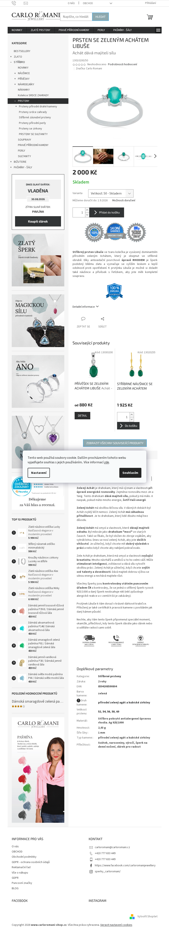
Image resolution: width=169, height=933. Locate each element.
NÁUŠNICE (24, 73)
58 (113, 712)
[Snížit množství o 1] (87, 214)
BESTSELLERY (22, 51)
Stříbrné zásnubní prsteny (35, 117)
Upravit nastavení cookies (116, 925)
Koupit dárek (38, 221)
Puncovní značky (22, 883)
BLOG (15, 888)
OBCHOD (88, 3)
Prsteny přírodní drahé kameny (38, 106)
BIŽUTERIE (20, 162)
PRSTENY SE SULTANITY (33, 134)
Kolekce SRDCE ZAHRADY (33, 95)
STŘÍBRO (19, 62)
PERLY (21, 151)
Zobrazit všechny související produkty (114, 443)
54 (104, 712)
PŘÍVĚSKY (23, 79)
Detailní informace (84, 307)
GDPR (15, 878)
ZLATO (18, 57)
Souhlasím (130, 473)
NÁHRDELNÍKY (26, 84)
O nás (71, 3)
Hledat (100, 16)
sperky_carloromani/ (108, 871)
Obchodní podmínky (24, 857)
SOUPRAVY (24, 140)
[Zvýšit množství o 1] (87, 210)
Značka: (89, 68)
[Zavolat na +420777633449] (18, 3)
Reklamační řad (21, 867)
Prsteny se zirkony (30, 129)
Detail (82, 415)
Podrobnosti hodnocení (122, 64)
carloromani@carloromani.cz (112, 847)
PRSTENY (23, 101)
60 (117, 712)
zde (106, 462)
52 (99, 712)
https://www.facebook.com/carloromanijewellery (125, 865)
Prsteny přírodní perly (32, 123)
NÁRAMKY (24, 90)
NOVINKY (23, 68)
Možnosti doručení (123, 201)
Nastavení (38, 473)
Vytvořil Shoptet (147, 917)
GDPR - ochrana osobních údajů (31, 862)
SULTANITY (24, 156)
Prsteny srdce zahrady (33, 112)
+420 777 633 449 (105, 853)
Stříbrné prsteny (109, 676)
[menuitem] (17, 30)
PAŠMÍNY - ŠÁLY (23, 167)
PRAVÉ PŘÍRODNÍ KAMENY (33, 145)
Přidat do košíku (109, 212)
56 (108, 712)
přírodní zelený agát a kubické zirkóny (124, 703)
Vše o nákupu (20, 873)
